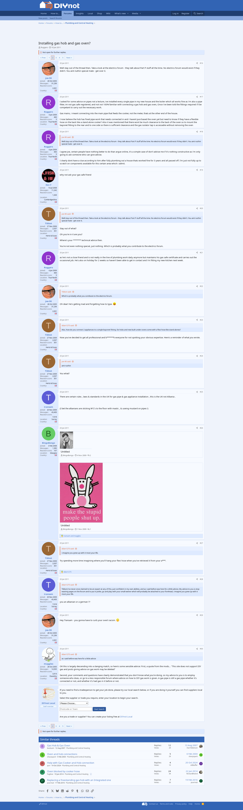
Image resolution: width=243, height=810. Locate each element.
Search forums (56, 18)
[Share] (197, 63)
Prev (44, 57)
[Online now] (48, 660)
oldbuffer (194, 765)
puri (48, 765)
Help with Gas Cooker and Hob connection (70, 762)
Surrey (54, 419)
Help (191, 804)
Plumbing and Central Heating (78, 748)
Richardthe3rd (192, 773)
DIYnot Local (126, 716)
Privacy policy (181, 804)
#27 (201, 543)
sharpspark (51, 757)
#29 (201, 615)
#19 (201, 170)
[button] (128, 13)
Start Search (99, 709)
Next (68, 57)
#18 (201, 131)
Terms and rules (166, 804)
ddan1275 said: (68, 325)
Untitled (65, 451)
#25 (201, 392)
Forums (68, 13)
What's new (120, 13)
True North (52, 122)
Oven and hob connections (62, 754)
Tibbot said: (66, 291)
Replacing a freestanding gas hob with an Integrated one (79, 780)
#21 (201, 252)
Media (135, 13)
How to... (55, 13)
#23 (201, 320)
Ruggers (44, 47)
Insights (80, 13)
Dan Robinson (192, 748)
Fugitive (50, 774)
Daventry (53, 676)
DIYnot (44, 804)
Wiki (108, 13)
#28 (201, 579)
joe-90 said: (66, 137)
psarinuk (50, 783)
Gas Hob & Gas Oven (58, 745)
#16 (201, 63)
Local (90, 13)
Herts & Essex (51, 236)
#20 (201, 208)
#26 (201, 428)
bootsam (50, 748)
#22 (201, 286)
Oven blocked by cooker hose (63, 771)
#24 (201, 356)
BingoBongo (68, 455)
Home (44, 13)
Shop (99, 13)
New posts (43, 18)
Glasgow (53, 453)
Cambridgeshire (50, 199)
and (72, 536)
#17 (201, 97)
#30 (201, 649)
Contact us (153, 804)
